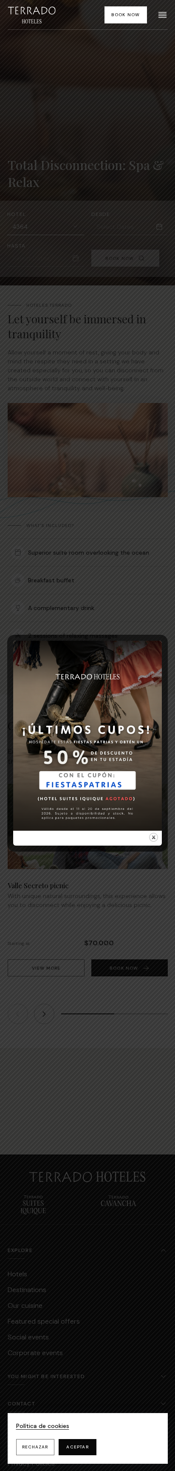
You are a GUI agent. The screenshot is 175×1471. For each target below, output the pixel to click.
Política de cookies (42, 1426)
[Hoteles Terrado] (32, 14)
